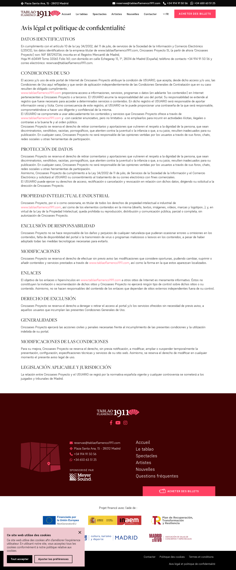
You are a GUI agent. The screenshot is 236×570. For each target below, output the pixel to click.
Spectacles (99, 14)
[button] (79, 532)
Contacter (150, 14)
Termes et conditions (201, 557)
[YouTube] (117, 423)
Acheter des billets (195, 13)
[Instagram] (124, 423)
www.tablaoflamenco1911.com (41, 93)
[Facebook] (111, 423)
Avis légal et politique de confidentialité (192, 564)
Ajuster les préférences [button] (53, 559)
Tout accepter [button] (20, 559)
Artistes (116, 14)
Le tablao (82, 14)
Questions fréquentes (157, 476)
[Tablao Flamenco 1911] (36, 14)
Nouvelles (133, 14)
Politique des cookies (172, 557)
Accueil (66, 14)
